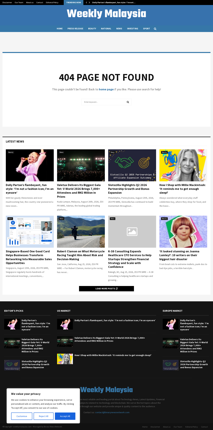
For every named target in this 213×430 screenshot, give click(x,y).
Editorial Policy (52, 2)
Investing (132, 28)
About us (29, 2)
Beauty (92, 28)
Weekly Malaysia (106, 14)
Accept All (65, 416)
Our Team (19, 2)
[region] (43, 405)
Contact (39, 2)
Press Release (75, 28)
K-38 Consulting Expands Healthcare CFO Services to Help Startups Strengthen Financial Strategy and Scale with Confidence (129, 259)
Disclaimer (7, 2)
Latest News (15, 141)
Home (60, 28)
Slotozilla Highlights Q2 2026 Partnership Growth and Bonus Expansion (128, 189)
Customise (21, 416)
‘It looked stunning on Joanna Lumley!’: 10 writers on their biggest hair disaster (179, 255)
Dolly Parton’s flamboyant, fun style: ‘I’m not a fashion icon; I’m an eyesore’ (30, 189)
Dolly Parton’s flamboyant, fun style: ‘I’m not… (113, 2)
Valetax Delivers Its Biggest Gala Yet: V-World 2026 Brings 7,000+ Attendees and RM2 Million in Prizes (79, 190)
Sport (146, 28)
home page (106, 89)
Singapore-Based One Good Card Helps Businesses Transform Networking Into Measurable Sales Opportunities (29, 257)
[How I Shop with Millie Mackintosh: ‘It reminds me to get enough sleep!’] (183, 165)
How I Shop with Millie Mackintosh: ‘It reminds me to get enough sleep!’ (182, 189)
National (106, 28)
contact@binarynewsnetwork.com (112, 412)
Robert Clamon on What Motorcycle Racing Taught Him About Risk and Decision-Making (81, 255)
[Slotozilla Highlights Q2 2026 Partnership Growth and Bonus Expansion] (132, 165)
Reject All (43, 416)
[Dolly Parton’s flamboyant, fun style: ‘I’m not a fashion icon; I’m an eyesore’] (30, 165)
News (119, 28)
